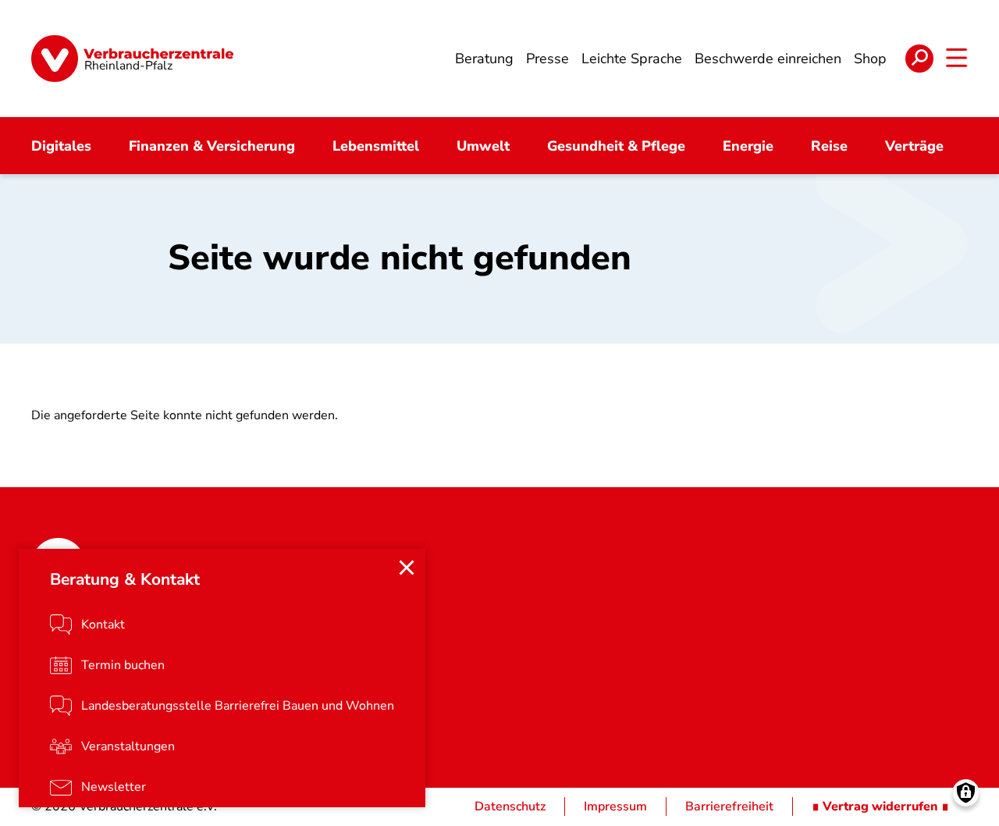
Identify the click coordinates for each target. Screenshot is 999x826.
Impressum (615, 806)
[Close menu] (406, 567)
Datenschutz (510, 806)
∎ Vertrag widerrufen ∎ (880, 806)
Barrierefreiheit (729, 806)
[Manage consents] (965, 792)
